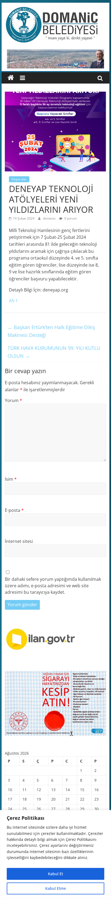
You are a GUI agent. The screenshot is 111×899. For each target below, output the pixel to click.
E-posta (14, 510)
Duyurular (19, 179)
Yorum (13, 400)
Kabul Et (55, 873)
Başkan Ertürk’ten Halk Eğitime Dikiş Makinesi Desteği (51, 331)
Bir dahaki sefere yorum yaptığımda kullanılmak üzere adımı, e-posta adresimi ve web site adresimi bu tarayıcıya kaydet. (53, 585)
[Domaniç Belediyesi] (11, 78)
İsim (11, 479)
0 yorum (70, 218)
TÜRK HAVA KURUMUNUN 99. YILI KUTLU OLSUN (54, 352)
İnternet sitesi (19, 541)
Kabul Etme (55, 888)
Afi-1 (13, 301)
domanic (50, 218)
